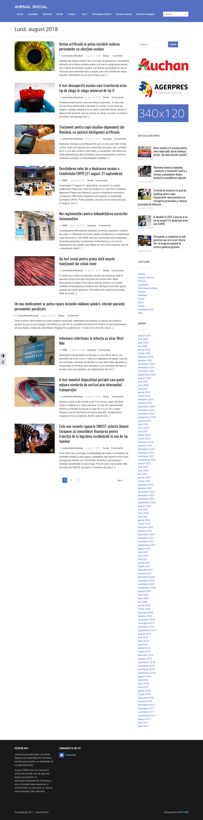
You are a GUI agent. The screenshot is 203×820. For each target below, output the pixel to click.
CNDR (64, 180)
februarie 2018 (145, 697)
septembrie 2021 (147, 545)
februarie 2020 (145, 612)
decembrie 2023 (146, 449)
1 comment (117, 56)
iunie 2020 (143, 598)
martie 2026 (144, 353)
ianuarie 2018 (145, 701)
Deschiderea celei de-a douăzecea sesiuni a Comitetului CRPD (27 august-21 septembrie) (90, 170)
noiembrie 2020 (146, 580)
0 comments (117, 97)
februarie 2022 (145, 527)
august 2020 (144, 591)
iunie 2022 (143, 513)
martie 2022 (144, 523)
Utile (140, 313)
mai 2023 (143, 474)
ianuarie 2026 (145, 360)
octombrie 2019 (146, 626)
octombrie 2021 (146, 541)
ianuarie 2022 (145, 531)
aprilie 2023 (144, 477)
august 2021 (144, 548)
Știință (59, 14)
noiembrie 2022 (146, 495)
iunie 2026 (143, 342)
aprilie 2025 (144, 392)
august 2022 (144, 506)
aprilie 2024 (144, 435)
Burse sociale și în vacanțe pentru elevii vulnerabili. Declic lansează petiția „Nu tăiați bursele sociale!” (170, 151)
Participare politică (101, 14)
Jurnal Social (31, 7)
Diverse (142, 281)
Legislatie (143, 284)
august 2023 (144, 463)
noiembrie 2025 (146, 367)
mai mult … (41, 791)
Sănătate (47, 14)
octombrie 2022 (146, 499)
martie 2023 (144, 481)
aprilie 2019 (144, 648)
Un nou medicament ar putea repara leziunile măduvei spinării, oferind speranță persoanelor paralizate (70, 306)
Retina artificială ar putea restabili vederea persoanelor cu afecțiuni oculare (89, 46)
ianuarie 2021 (145, 573)
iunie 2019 (143, 641)
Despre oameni (124, 14)
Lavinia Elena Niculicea (72, 56)
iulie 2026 (143, 339)
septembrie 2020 (147, 587)
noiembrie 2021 (146, 538)
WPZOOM (183, 812)
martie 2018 (144, 694)
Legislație (33, 14)
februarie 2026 (145, 356)
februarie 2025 (145, 399)
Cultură (71, 14)
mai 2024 (143, 431)
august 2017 (144, 719)
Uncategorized (145, 309)
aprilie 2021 (144, 562)
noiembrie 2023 (146, 452)
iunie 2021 (143, 555)
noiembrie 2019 (146, 623)
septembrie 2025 (147, 374)
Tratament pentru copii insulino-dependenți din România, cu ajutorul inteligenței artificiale (91, 129)
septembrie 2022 (147, 502)
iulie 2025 (143, 381)
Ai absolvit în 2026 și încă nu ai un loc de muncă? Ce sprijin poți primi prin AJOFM (171, 220)
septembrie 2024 (147, 417)
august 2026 (144, 335)
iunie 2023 (143, 470)
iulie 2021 (143, 552)
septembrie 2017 (147, 715)
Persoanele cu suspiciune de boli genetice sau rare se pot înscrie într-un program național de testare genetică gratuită (170, 242)
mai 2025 (143, 388)
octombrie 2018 (146, 669)
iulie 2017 (143, 722)
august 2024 (144, 420)
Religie (141, 291)
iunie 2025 (143, 385)
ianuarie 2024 (145, 445)
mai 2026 (143, 346)
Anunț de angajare (145, 14)
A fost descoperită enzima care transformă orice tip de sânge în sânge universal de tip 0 (93, 87)
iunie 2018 (143, 683)
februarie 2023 (145, 484)
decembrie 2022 (146, 491)
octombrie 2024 (146, 413)
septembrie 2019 (147, 630)
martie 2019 (144, 651)
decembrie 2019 (146, 619)
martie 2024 (144, 438)
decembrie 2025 (146, 364)
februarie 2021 (145, 570)
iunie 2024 (143, 428)
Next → (121, 480)
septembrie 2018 (147, 673)
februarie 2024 (145, 442)
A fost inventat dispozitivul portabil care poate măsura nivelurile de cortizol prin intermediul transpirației (91, 384)
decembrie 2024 (146, 406)
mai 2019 (143, 644)
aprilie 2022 (144, 520)
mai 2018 (143, 687)
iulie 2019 (143, 637)
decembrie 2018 (146, 662)
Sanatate (107, 139)
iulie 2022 (143, 509)
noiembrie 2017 (146, 708)
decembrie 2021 (146, 534)
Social (20, 14)
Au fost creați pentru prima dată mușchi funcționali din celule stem (87, 261)
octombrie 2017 (146, 712)
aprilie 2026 (144, 349)
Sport (84, 14)
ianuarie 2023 (145, 488)
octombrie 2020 (146, 584)
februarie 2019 (145, 655)
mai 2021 (143, 559)
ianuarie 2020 (145, 616)
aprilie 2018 (144, 690)
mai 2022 (143, 516)
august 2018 (144, 676)
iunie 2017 (143, 726)
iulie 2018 (143, 680)
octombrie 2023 (146, 456)
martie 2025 (144, 396)
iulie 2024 (143, 424)
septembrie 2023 (147, 459)
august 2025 (144, 378)
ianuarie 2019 (145, 658)
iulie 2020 (143, 594)
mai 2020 (143, 602)
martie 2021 (144, 566)
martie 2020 (144, 609)
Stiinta (106, 56)
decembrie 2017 (146, 705)
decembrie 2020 (146, 577)
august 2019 (144, 633)
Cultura (141, 274)
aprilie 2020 (144, 605)
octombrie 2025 (146, 371)
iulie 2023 (143, 467)
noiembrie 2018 (146, 665)
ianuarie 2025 (145, 403)
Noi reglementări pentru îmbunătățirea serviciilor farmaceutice (93, 216)
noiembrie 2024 (146, 410)
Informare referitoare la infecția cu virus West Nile (91, 340)
